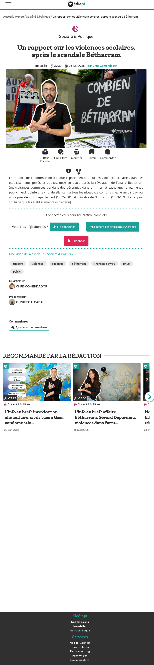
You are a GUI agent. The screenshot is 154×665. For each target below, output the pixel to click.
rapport (18, 263)
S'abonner (78, 241)
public (17, 271)
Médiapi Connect (80, 642)
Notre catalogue (80, 630)
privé (126, 263)
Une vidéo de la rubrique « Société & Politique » (42, 254)
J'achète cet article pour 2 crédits (114, 227)
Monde (19, 16)
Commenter (107, 158)
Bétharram (79, 263)
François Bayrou (104, 263)
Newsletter (80, 626)
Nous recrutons (79, 660)
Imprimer (76, 158)
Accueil (8, 16)
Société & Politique (38, 16)
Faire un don (80, 655)
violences (38, 263)
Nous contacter (80, 647)
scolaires (57, 263)
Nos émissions (80, 622)
